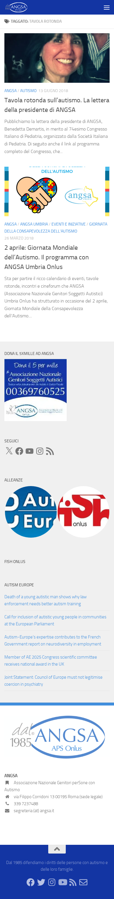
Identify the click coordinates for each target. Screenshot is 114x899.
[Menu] (106, 7)
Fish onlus (14, 561)
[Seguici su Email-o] (83, 882)
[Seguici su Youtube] (62, 882)
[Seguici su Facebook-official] (31, 882)
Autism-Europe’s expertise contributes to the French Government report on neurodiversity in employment (52, 640)
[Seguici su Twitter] (41, 882)
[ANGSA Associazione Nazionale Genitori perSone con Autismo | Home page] (20, 7)
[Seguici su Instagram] (52, 882)
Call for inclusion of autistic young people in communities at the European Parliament (55, 620)
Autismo (28, 90)
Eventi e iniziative (68, 224)
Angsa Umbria (34, 224)
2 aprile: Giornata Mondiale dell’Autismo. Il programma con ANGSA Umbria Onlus (46, 257)
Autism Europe (19, 585)
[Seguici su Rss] (73, 882)
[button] (30, 511)
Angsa (10, 90)
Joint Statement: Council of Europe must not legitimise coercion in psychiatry (53, 681)
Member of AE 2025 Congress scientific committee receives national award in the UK (50, 661)
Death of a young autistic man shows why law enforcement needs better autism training (45, 600)
